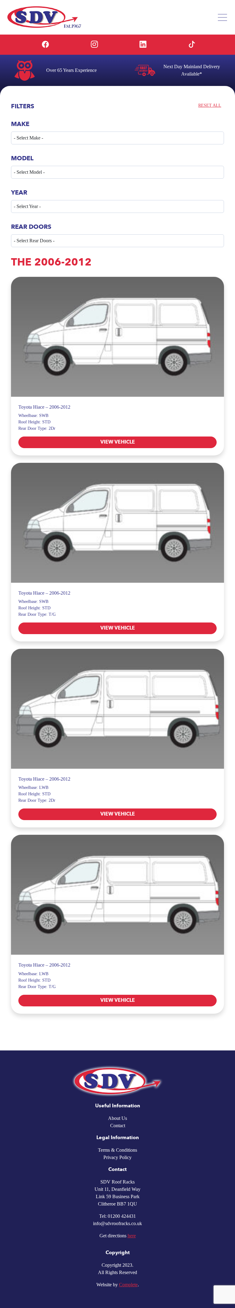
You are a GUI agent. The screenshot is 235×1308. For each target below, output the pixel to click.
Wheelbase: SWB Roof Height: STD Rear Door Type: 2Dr (36, 422)
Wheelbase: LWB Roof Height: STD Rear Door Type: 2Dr (36, 794)
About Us (117, 1118)
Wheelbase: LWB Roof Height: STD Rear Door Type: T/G (37, 980)
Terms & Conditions (117, 1150)
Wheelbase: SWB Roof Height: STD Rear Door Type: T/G (37, 608)
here (132, 1235)
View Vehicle (117, 442)
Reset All (209, 105)
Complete (128, 1284)
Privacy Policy (117, 1157)
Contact (117, 1125)
